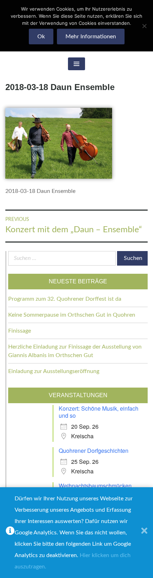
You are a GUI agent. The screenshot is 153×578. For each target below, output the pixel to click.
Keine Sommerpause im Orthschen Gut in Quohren (71, 315)
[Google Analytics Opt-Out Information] (10, 532)
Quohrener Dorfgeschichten (93, 450)
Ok (41, 36)
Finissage (19, 331)
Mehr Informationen (90, 36)
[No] (144, 25)
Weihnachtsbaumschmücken (95, 486)
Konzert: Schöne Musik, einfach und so (98, 411)
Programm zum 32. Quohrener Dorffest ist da (64, 299)
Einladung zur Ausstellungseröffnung (53, 371)
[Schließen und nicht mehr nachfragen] (144, 532)
